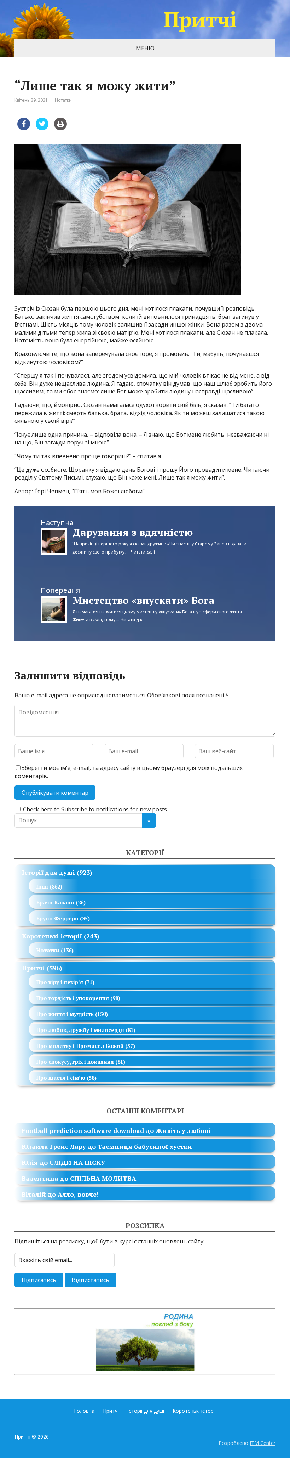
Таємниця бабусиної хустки (145, 1146)
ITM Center (263, 1443)
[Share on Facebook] (23, 128)
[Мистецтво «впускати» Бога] (54, 609)
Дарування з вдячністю (132, 532)
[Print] (60, 128)
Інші (42, 886)
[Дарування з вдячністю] (54, 541)
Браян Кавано (55, 902)
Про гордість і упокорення (72, 998)
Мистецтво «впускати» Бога (143, 600)
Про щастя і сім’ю (60, 1077)
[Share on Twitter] (42, 128)
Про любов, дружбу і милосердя (80, 1029)
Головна (84, 1410)
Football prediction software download (83, 1130)
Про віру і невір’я (59, 982)
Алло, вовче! (78, 1194)
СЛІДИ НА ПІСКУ (77, 1162)
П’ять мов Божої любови (108, 491)
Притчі (200, 19)
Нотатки (63, 100)
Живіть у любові (183, 1130)
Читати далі (143, 552)
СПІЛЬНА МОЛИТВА (103, 1178)
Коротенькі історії (52, 936)
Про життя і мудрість (65, 1013)
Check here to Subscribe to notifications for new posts (94, 809)
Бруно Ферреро (57, 918)
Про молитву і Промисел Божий (80, 1045)
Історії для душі (48, 872)
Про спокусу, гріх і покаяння (75, 1061)
